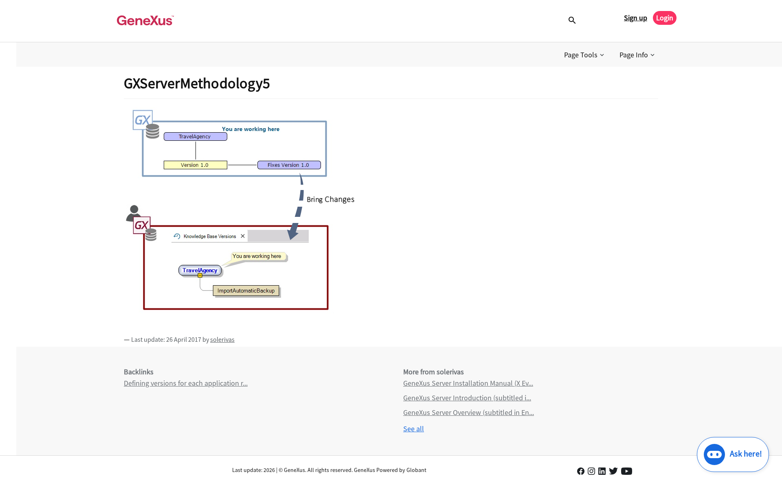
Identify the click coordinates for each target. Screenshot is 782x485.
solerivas (222, 339)
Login (664, 17)
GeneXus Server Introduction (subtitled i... (467, 397)
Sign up (635, 17)
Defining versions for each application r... (186, 383)
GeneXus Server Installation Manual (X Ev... (468, 383)
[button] (585, 55)
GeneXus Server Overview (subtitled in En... (468, 412)
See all (413, 428)
